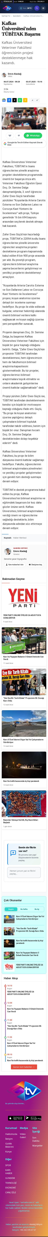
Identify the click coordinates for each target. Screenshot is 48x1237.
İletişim (9, 1138)
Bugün (11, 909)
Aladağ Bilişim (35, 1224)
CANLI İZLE (10, 1192)
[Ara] (36, 8)
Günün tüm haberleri (22, 1067)
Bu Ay (37, 909)
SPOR (8, 1165)
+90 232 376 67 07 (28, 1230)
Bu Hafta (24, 909)
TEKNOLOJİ (10, 1182)
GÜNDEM (10, 1178)
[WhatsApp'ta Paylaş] (20, 100)
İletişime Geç (36, 564)
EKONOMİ (10, 1187)
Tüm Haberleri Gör (16, 564)
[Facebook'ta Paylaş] (9, 100)
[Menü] (43, 8)
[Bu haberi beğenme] (19, 135)
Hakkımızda (11, 1134)
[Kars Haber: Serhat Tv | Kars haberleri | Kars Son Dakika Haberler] (7, 8)
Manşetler (37, 1145)
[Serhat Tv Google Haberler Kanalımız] (4, 100)
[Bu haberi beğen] (10, 135)
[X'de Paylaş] (14, 100)
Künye (8, 1151)
